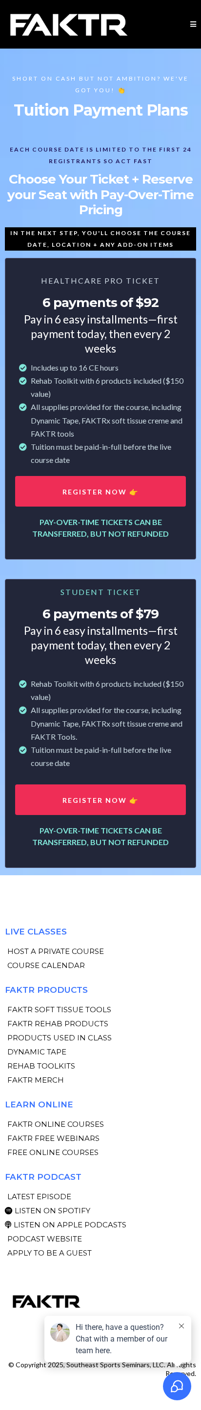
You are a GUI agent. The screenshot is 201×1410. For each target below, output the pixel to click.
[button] (193, 24)
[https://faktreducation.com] (100, 1301)
